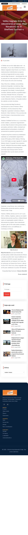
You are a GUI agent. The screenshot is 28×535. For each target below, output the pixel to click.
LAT (17, 8)
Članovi (4, 413)
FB (24, 1)
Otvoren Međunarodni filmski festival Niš (17, 311)
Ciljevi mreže (6, 411)
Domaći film (6, 422)
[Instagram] (7, 404)
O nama (4, 409)
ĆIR (21, 8)
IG (26, 1)
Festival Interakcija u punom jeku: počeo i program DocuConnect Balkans (17, 353)
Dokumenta (5, 415)
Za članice (14, 1)
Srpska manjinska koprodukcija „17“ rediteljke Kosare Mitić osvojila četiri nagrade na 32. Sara (17, 320)
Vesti (4, 420)
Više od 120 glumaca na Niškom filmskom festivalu (17, 331)
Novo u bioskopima (7, 426)
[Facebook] (4, 404)
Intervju (4, 424)
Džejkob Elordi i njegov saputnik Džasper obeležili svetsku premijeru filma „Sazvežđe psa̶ (17, 341)
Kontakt (4, 431)
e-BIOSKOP (20, 1)
